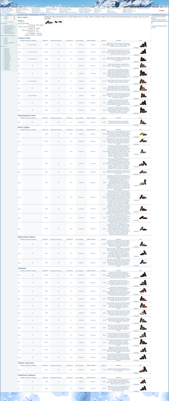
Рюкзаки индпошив (20, 12)
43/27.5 (6, 18)
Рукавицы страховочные (85, 11)
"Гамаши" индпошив (84, 12)
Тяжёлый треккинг (33, 14)
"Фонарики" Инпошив (51, 9)
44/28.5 (6, 16)
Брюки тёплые (49, 12)
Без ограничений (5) (9, 42)
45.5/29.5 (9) (7, 65)
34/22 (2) (6, 52)
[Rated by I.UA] (160, 397)
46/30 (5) (6, 68)
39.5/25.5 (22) (7, 59)
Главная (161, 10)
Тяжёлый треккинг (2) (9, 33)
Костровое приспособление (114, 8)
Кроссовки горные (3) (9, 29)
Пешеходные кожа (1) (9, 27)
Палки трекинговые (36, 9)
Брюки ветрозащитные (143, 8)
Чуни (108, 9)
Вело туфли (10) (8, 28)
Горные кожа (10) (8, 25)
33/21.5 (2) (7, 51)
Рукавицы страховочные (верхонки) (68, 12)
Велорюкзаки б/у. (36, 8)
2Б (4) (5, 41)
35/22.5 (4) (7, 53)
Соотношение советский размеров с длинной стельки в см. (160, 21)
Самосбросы (97, 9)
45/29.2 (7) (7, 67)
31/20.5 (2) (7, 48)
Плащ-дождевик (6, 12)
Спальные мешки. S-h (84, 8)
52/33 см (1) (7, 69)
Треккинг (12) (7, 30)
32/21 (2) (6, 49)
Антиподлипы (110, 11)
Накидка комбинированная (129, 8)
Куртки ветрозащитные (21, 8)
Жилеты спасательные (65, 8)
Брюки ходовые (98, 11)
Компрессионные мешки (65, 9)
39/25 (5, 19)
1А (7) (5, 37)
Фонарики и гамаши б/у (51, 8)
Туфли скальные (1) (9, 32)
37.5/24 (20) (7, 56)
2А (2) (5, 40)
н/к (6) (5, 44)
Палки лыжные (35, 11)
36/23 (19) (6, 54)
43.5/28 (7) (7, 64)
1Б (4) (5, 39)
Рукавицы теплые (127, 12)
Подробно (136, 47)
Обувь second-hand (23, 14)
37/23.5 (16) (7, 57)
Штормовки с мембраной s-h (23, 9)
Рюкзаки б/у (19, 11)
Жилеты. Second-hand (99, 8)
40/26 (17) (6, 60)
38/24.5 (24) (7, 58)
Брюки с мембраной (112, 12)
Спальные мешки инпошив (85, 9)
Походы (96, 12)
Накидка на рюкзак (127, 9)
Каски (47, 11)
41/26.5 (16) (7, 62)
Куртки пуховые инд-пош (8, 9)
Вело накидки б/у (63, 11)
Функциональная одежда (38, 12)
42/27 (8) (6, 63)
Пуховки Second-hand (7, 11)
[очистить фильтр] (8, 21)
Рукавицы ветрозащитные (129, 11)
